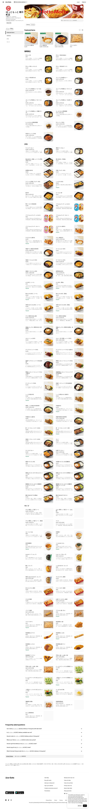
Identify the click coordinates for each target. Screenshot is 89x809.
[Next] (82, 30)
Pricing (61, 800)
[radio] (28, 24)
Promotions (47, 790)
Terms (55, 800)
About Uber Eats (68, 788)
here (81, 802)
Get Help (46, 777)
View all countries (68, 783)
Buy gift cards (47, 780)
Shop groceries (67, 790)
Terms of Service (62, 802)
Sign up (84, 2)
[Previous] (80, 30)
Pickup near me (68, 785)
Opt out (79, 805)
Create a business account (51, 788)
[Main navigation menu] (3, 2)
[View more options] (81, 7)
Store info (9, 22)
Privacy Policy (49, 800)
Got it (85, 805)
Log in (78, 2)
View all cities (67, 780)
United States (9, 756)
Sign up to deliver (48, 785)
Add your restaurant (49, 783)
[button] (44, 729)
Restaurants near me (69, 777)
